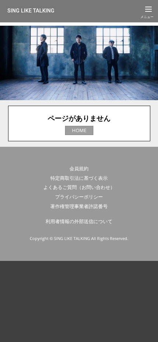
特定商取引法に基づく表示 (79, 178)
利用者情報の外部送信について (79, 221)
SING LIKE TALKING (30, 11)
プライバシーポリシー (79, 196)
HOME (79, 130)
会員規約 (79, 168)
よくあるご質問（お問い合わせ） (79, 187)
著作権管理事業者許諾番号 (79, 206)
